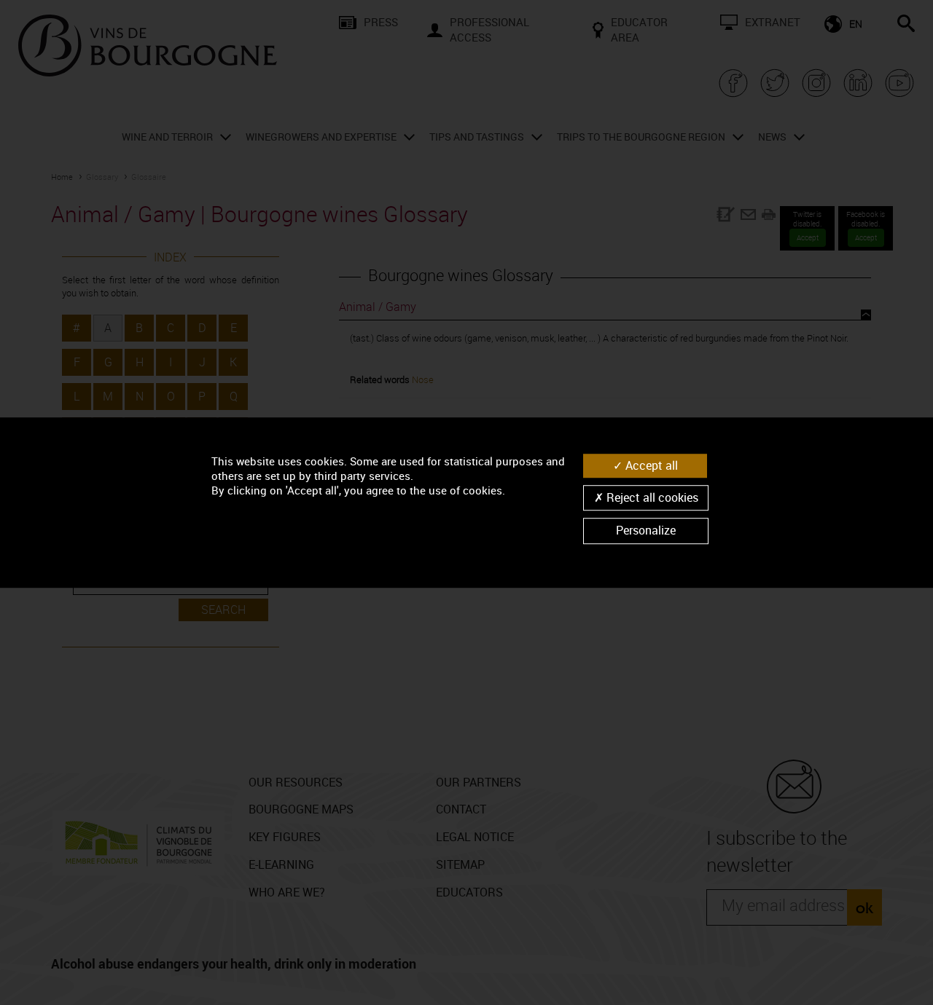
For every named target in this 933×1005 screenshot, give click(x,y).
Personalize (646, 531)
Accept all (650, 465)
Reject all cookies (651, 497)
